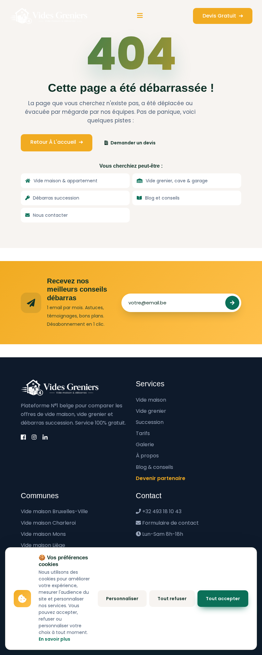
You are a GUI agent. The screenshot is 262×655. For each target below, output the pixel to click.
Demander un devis (133, 143)
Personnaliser (122, 598)
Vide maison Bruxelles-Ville (54, 511)
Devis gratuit (220, 15)
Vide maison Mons (43, 534)
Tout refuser (172, 598)
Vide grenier (151, 411)
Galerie (145, 444)
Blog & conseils (154, 467)
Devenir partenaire (160, 478)
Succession (150, 422)
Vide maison (151, 400)
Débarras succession (56, 198)
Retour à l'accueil (53, 142)
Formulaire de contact (170, 523)
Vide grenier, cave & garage (177, 181)
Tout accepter (223, 598)
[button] (140, 15)
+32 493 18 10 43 (161, 511)
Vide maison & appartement (65, 181)
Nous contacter (50, 215)
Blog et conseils (162, 198)
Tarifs (143, 433)
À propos (147, 455)
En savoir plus (54, 639)
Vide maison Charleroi (48, 523)
